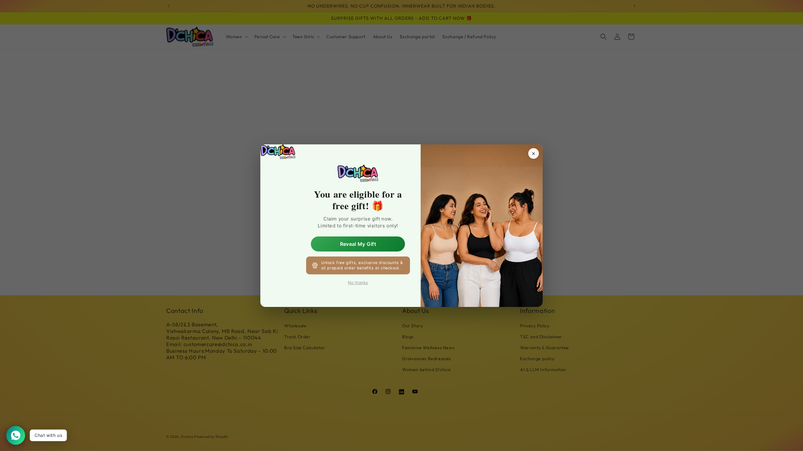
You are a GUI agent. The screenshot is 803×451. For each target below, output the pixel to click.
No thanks (358, 282)
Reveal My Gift (358, 244)
